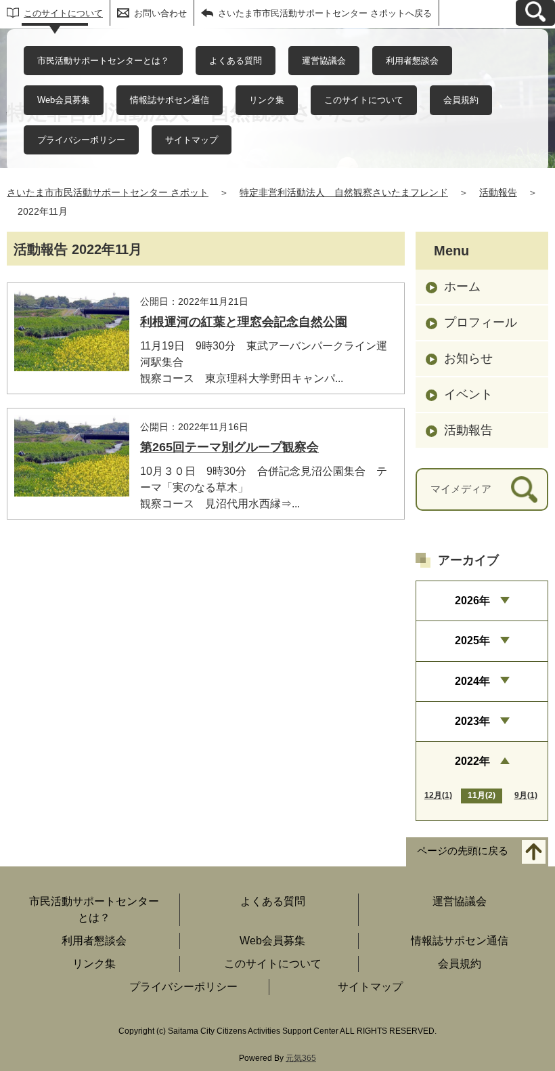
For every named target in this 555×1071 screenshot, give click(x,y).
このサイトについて (63, 13)
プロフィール (480, 322)
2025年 (472, 640)
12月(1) (438, 795)
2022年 (472, 761)
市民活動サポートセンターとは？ (103, 61)
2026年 (472, 600)
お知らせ (468, 358)
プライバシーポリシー (81, 140)
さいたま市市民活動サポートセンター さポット (107, 192)
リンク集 (266, 100)
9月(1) (525, 795)
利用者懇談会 (412, 61)
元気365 (301, 1058)
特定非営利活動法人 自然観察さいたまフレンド (344, 192)
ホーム (462, 286)
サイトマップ (191, 140)
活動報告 (498, 192)
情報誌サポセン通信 (169, 100)
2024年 (472, 681)
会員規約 (461, 100)
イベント (468, 394)
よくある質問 (235, 61)
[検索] (524, 489)
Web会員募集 (63, 100)
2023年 (472, 721)
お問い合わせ (160, 13)
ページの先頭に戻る (462, 850)
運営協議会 (324, 61)
